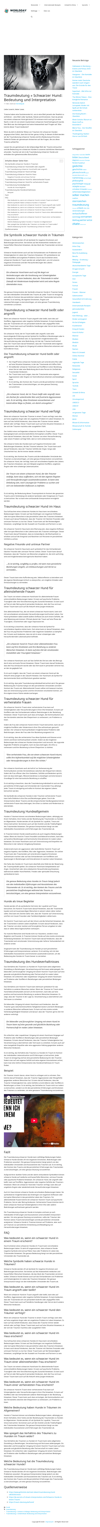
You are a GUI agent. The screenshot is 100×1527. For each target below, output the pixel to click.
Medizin (75, 342)
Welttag (75, 220)
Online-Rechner (78, 356)
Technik (75, 386)
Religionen (76, 369)
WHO (74, 419)
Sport (74, 379)
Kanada (74, 175)
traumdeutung (11, 1509)
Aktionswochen (78, 243)
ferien (75, 163)
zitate (76, 224)
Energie (75, 272)
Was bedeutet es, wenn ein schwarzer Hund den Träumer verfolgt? (31, 207)
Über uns (47, 11)
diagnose (75, 160)
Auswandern (77, 249)
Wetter (75, 416)
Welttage (34, 11)
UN (73, 396)
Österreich (83, 224)
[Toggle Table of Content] (60, 161)
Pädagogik (86, 184)
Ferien (74, 282)
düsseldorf (82, 160)
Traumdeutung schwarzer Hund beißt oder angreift (25, 167)
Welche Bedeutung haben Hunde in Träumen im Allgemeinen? (30, 222)
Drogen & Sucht (78, 269)
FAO (74, 279)
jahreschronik (78, 172)
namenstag (77, 177)
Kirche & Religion (78, 322)
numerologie (87, 178)
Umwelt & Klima (70, 5)
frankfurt (81, 163)
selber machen (80, 195)
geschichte (77, 169)
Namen (75, 349)
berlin (88, 154)
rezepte (75, 186)
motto (86, 175)
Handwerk (76, 302)
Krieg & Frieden (78, 329)
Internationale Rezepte (52, 5)
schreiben (76, 189)
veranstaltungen (78, 211)
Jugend (75, 312)
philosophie (77, 180)
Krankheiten (77, 326)
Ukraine (74, 208)
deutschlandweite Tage (81, 265)
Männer (75, 336)
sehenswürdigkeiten (81, 192)
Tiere (74, 389)
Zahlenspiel (76, 429)
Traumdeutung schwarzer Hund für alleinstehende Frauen (27, 179)
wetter (83, 220)
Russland (82, 186)
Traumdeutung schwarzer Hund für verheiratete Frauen (26, 182)
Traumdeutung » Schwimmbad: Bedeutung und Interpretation (26, 1514)
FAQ (6, 197)
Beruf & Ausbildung (79, 253)
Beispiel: (10, 192)
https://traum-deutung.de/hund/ (21, 1502)
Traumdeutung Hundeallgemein (17, 185)
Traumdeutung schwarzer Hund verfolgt (20, 172)
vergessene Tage (79, 412)
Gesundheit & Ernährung (81, 299)
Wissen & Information (80, 422)
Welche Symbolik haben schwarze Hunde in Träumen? (27, 203)
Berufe (75, 256)
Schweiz (90, 189)
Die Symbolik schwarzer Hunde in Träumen (21, 164)
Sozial (8, 1507)
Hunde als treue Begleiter (17, 187)
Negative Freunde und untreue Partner (21, 177)
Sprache (85, 5)
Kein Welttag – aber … (81, 315)
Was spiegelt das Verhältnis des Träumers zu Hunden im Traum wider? (33, 224)
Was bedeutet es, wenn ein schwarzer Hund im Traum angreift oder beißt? (34, 205)
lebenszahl (80, 175)
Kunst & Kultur (78, 332)
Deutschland (84, 157)
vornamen (86, 216)
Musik (74, 346)
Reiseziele (34, 5)
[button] (31, 17)
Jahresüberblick (78, 309)
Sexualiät (75, 372)
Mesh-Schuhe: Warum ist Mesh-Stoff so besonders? (82, 122)
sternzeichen (79, 201)
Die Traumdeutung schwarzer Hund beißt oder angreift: (27, 169)
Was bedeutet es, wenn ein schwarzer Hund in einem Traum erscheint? (33, 200)
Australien (82, 155)
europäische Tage (79, 275)
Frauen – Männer (79, 292)
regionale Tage (78, 362)
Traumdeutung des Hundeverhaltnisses (20, 190)
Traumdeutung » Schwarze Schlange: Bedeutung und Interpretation (28, 1511)
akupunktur (75, 155)
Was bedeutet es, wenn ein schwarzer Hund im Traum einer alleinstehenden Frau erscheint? (35, 213)
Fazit (7, 195)
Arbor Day (76, 246)
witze (89, 220)
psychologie (77, 183)
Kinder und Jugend (79, 319)
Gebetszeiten (77, 295)
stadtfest (75, 198)
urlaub (80, 208)
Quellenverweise (11, 229)
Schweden (83, 189)
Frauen (75, 289)
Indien (85, 169)
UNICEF (75, 406)
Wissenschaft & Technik (81, 426)
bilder (75, 157)
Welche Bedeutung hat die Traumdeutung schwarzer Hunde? (29, 227)
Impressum (49, 1522)
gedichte (77, 166)
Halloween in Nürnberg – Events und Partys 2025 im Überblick (82, 68)
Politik (74, 359)
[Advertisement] (50, 36)
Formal (75, 285)
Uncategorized (78, 399)
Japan (87, 172)
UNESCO (75, 402)
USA (84, 208)
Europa (87, 160)
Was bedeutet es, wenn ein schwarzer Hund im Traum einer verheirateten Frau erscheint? (34, 218)
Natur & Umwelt (78, 352)
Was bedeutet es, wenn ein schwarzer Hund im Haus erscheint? (30, 210)
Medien (75, 339)
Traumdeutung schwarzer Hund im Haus (20, 174)
